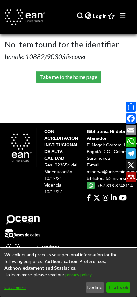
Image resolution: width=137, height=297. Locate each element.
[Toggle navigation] (122, 16)
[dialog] (68, 272)
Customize (15, 287)
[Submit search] (80, 16)
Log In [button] (100, 16)
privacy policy (78, 274)
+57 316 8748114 (115, 185)
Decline (94, 287)
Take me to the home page (68, 77)
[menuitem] (88, 16)
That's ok (118, 287)
